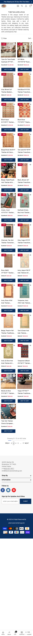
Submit (25, 501)
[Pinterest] (14, 490)
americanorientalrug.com (16, 523)
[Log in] (26, 6)
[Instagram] (8, 490)
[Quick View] (14, 44)
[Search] (22, 6)
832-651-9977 (9, 469)
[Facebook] (3, 490)
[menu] (18, 6)
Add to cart (8, 69)
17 (23, 443)
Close (31, 2)
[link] (9, 633)
